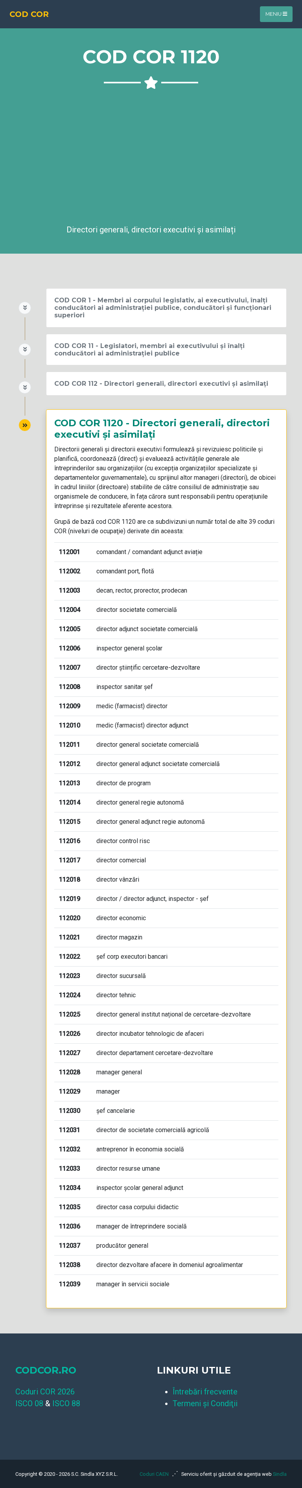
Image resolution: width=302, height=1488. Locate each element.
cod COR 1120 (116, 521)
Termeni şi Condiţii (205, 1403)
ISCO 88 (66, 1403)
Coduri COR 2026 (45, 1391)
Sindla (280, 1474)
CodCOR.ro (45, 1370)
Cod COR (29, 14)
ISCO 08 (29, 1403)
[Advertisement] (151, 154)
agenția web (258, 1474)
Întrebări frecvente (205, 1391)
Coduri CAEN (154, 1474)
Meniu (274, 14)
